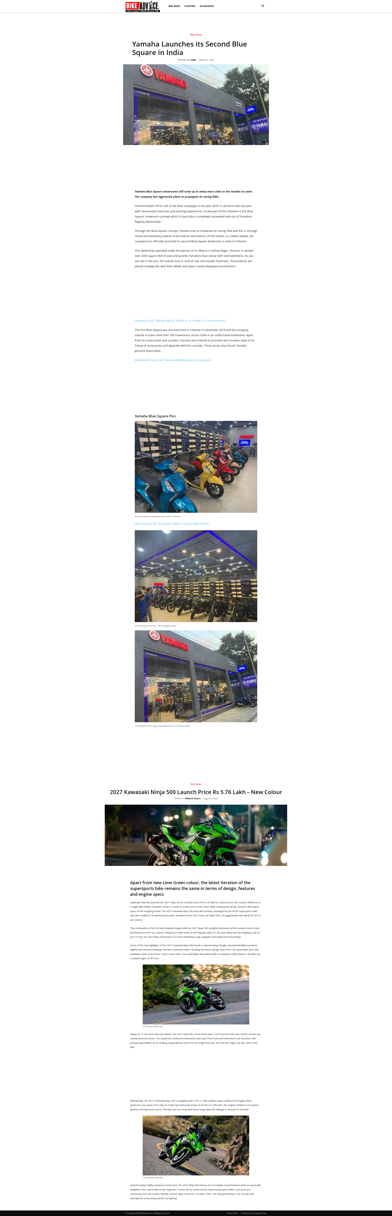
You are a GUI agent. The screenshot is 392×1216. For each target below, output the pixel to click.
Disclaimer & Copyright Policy (253, 1213)
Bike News (174, 6)
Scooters (189, 6)
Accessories (207, 6)
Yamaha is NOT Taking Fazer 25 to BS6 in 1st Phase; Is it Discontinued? (180, 320)
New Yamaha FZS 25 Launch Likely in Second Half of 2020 (172, 523)
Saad (193, 60)
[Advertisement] (196, 23)
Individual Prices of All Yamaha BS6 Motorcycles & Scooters (173, 360)
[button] (262, 6)
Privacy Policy (232, 1213)
